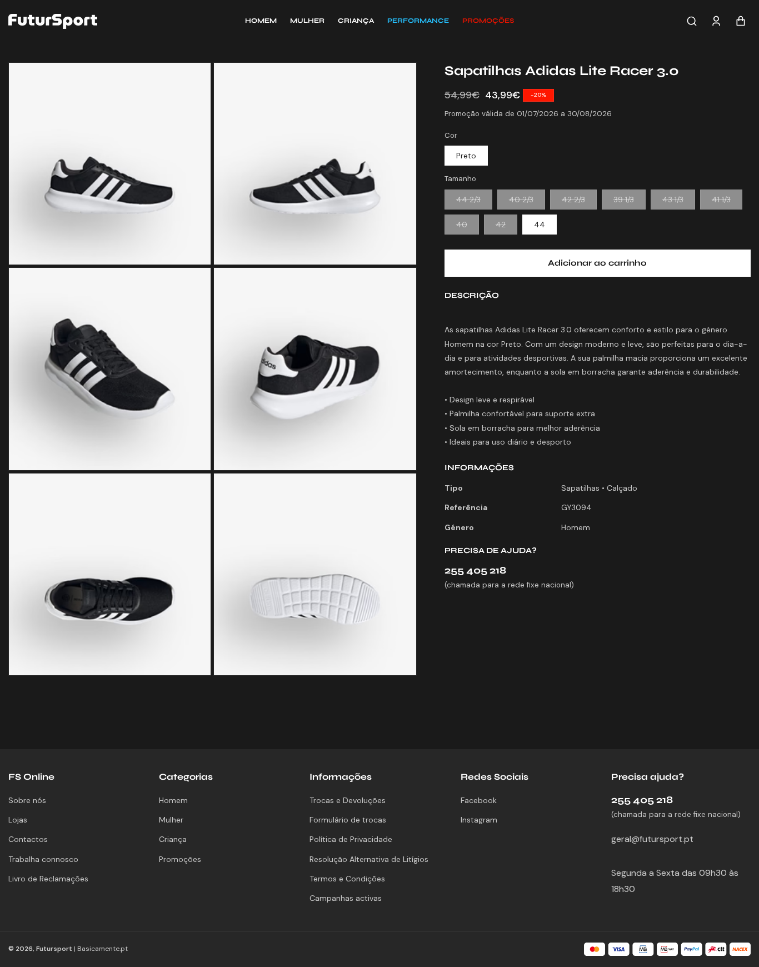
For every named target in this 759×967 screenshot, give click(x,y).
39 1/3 (629, 202)
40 (467, 227)
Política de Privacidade (350, 839)
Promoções (180, 859)
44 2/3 (474, 202)
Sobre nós (27, 800)
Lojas (17, 820)
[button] (488, 21)
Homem (173, 800)
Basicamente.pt (102, 948)
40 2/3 (527, 202)
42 (506, 227)
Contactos (28, 839)
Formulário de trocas (347, 820)
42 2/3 (579, 202)
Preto (466, 156)
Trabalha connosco (43, 859)
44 (539, 225)
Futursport (54, 948)
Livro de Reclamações (48, 879)
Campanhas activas (345, 898)
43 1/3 (678, 202)
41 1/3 (727, 202)
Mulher (171, 820)
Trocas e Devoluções (347, 800)
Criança (173, 839)
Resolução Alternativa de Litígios (368, 859)
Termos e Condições (347, 879)
